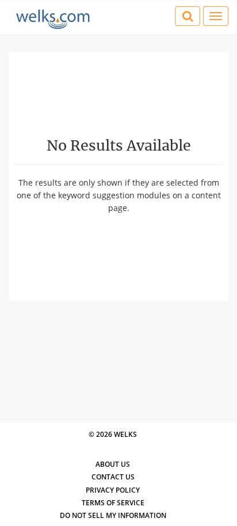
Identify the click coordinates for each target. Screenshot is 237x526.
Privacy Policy (113, 490)
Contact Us (113, 477)
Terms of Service (113, 503)
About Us (112, 464)
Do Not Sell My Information (113, 515)
